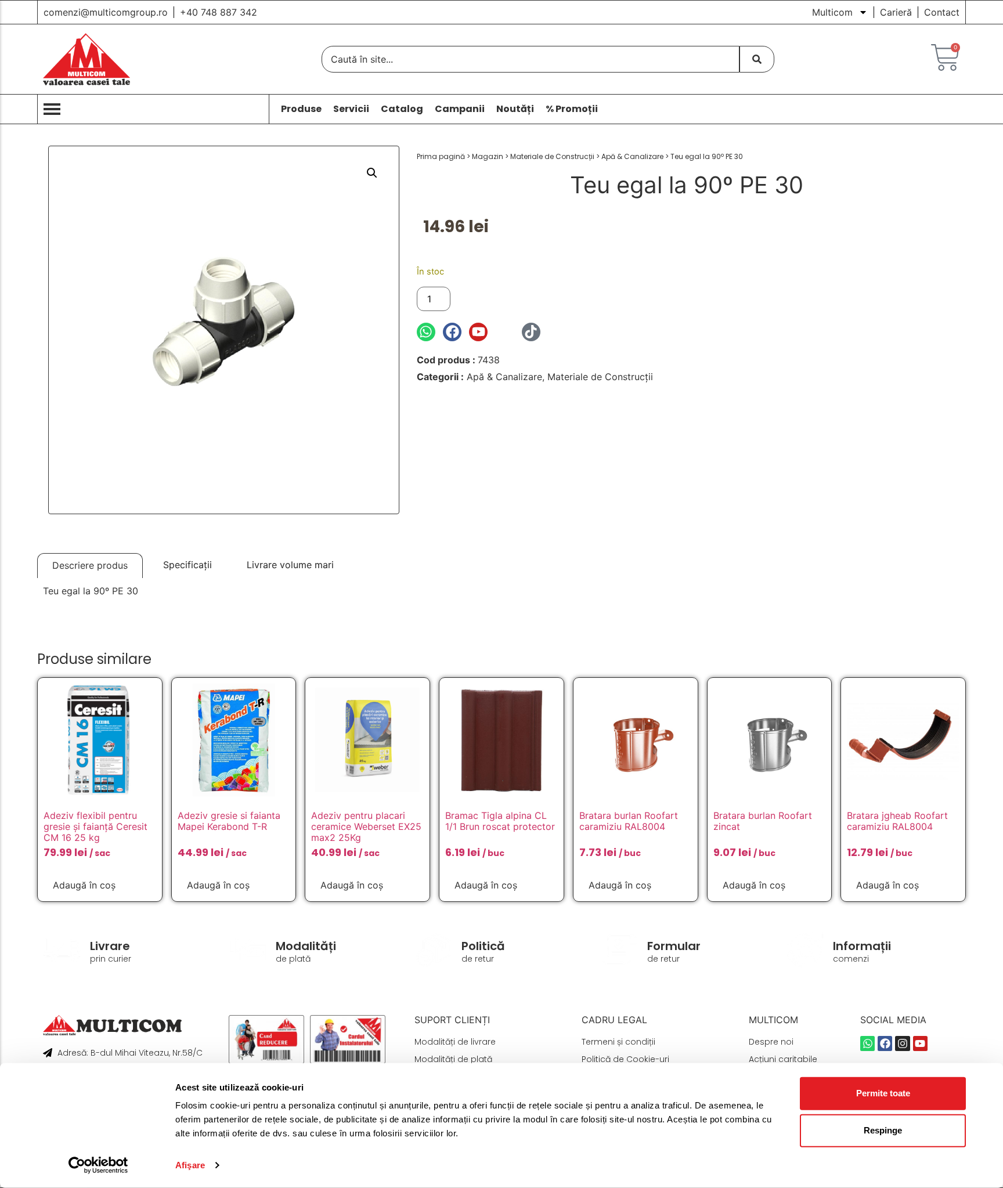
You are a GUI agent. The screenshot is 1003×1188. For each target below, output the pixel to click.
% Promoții (572, 109)
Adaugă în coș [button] (84, 885)
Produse (301, 109)
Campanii (460, 109)
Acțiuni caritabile (783, 1059)
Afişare (190, 1165)
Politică (483, 946)
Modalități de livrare (455, 1042)
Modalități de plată (453, 1059)
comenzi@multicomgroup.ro (106, 12)
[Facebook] (452, 332)
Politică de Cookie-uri (625, 1059)
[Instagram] (504, 332)
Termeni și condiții (618, 1042)
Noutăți (515, 109)
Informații (862, 946)
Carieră (896, 12)
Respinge (883, 1130)
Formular (674, 946)
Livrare (110, 946)
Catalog (402, 109)
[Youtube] (478, 332)
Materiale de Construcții (552, 156)
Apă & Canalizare (632, 156)
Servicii (351, 109)
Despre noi (771, 1042)
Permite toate (883, 1093)
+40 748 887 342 (218, 12)
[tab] (90, 565)
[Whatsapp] (426, 332)
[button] (372, 173)
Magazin (487, 156)
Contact (941, 12)
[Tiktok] (531, 332)
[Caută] (756, 59)
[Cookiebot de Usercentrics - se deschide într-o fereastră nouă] (98, 1165)
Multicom (832, 12)
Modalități (306, 946)
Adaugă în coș (496, 298)
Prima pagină (441, 156)
